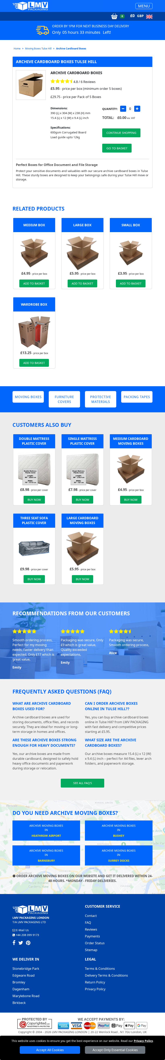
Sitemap (91, 950)
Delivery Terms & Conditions (106, 975)
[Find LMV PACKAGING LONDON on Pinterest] (28, 943)
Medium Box (34, 225)
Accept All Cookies (50, 1050)
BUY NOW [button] (34, 500)
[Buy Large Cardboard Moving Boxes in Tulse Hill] (82, 253)
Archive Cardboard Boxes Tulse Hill (56, 61)
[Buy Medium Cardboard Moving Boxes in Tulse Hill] (34, 253)
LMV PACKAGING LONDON (69, 1032)
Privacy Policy (143, 1041)
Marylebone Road (25, 996)
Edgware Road (23, 975)
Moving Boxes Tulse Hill (38, 48)
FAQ (88, 922)
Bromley (18, 982)
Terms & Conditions (100, 968)
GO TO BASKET (116, 148)
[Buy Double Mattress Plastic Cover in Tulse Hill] (34, 469)
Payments (92, 936)
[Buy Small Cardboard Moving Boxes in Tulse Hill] (130, 253)
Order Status (95, 943)
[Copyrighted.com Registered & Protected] (36, 1023)
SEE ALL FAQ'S (82, 783)
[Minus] (123, 109)
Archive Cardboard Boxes (71, 48)
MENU (144, 6)
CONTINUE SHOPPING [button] (121, 133)
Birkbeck (19, 1003)
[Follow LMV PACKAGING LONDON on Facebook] (13, 943)
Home (17, 48)
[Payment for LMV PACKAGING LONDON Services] (102, 1023)
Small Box (131, 225)
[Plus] (137, 109)
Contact (91, 916)
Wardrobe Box (34, 304)
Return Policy (95, 982)
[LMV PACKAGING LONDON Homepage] (30, 6)
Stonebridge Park (25, 968)
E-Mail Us (22, 930)
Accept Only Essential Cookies (115, 1050)
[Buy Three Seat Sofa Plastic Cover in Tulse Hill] (34, 548)
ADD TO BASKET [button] (34, 283)
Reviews (91, 929)
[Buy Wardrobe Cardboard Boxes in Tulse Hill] (34, 332)
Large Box (82, 225)
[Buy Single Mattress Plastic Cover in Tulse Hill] (82, 469)
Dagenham (20, 989)
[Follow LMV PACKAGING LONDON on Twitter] (20, 943)
